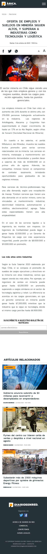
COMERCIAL (23, 525)
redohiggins (8, 445)
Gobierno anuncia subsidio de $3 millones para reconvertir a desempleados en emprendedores (21, 395)
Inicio (4, 14)
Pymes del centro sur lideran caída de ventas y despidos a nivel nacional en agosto (24, 438)
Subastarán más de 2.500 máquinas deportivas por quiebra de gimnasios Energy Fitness (23, 480)
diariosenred (8, 403)
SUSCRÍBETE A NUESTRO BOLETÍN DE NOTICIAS (23, 321)
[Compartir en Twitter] (10, 52)
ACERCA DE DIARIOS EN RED (23, 522)
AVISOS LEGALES (23, 533)
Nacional (12, 14)
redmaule (7, 487)
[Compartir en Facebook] (3, 52)
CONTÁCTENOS (23, 529)
